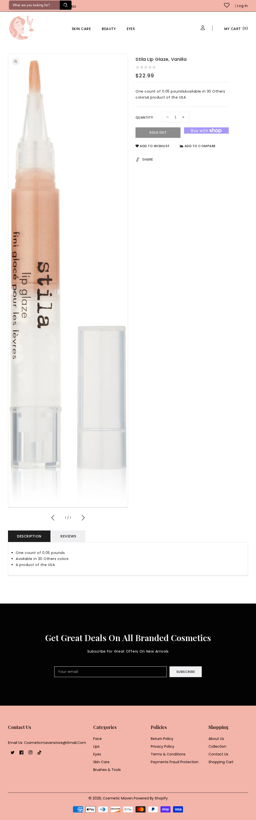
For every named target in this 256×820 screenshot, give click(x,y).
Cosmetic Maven (118, 798)
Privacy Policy (162, 746)
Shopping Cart (221, 761)
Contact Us (218, 754)
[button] (75, 7)
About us (216, 738)
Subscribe (185, 671)
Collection (217, 746)
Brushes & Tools (107, 769)
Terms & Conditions (168, 754)
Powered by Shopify (151, 798)
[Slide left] (53, 518)
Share (147, 159)
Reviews (68, 536)
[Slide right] (83, 518)
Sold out (157, 132)
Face (97, 738)
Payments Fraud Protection (174, 761)
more (151, 28)
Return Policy (162, 738)
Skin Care (81, 28)
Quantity (144, 117)
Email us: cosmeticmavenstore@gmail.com (47, 742)
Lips (96, 746)
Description (29, 536)
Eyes (131, 28)
